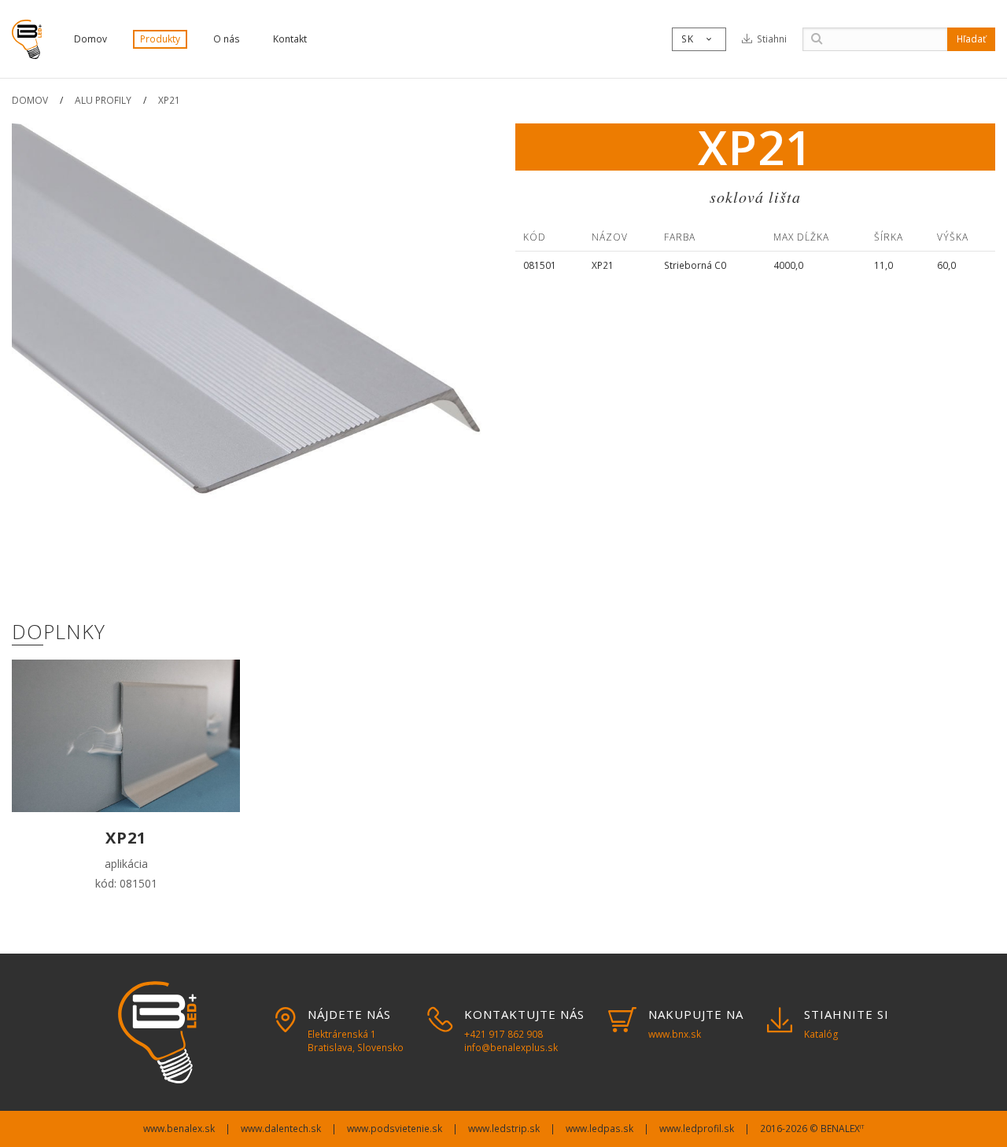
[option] (252, 363)
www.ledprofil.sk (696, 1128)
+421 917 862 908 (503, 1034)
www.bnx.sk (674, 1034)
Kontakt (290, 39)
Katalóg (821, 1034)
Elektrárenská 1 (356, 1041)
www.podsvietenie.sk (394, 1128)
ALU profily (103, 100)
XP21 (169, 100)
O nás (226, 39)
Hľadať (971, 39)
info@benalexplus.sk (511, 1047)
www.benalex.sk (179, 1128)
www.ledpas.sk (599, 1128)
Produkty (160, 39)
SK (697, 39)
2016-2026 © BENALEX (812, 1128)
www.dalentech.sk (281, 1128)
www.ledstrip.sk (504, 1128)
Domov (90, 39)
